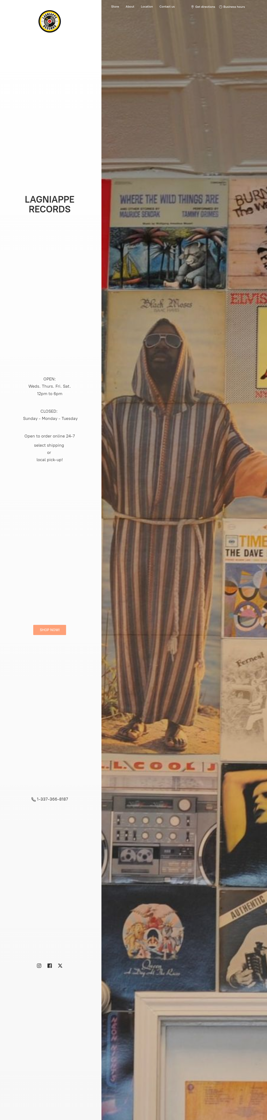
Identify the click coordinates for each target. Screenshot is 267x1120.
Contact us (167, 6)
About (130, 6)
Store (115, 6)
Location (147, 6)
